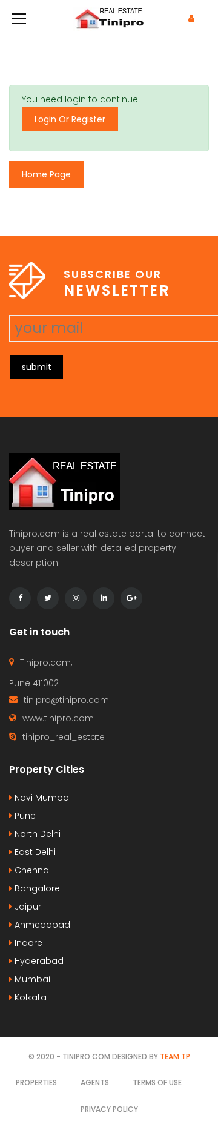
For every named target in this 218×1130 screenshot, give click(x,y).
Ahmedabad (41, 925)
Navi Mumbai (41, 797)
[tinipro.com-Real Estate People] (109, 18)
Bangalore (36, 888)
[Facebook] (20, 598)
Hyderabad (38, 961)
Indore (27, 943)
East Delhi (34, 852)
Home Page (46, 174)
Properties (36, 1082)
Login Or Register (70, 119)
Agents (95, 1082)
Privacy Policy (109, 1109)
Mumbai (31, 979)
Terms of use (157, 1082)
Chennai (31, 870)
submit (36, 367)
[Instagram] (76, 598)
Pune (24, 816)
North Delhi (36, 834)
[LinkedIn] (103, 598)
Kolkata (29, 997)
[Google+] (131, 598)
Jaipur (26, 906)
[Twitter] (48, 598)
